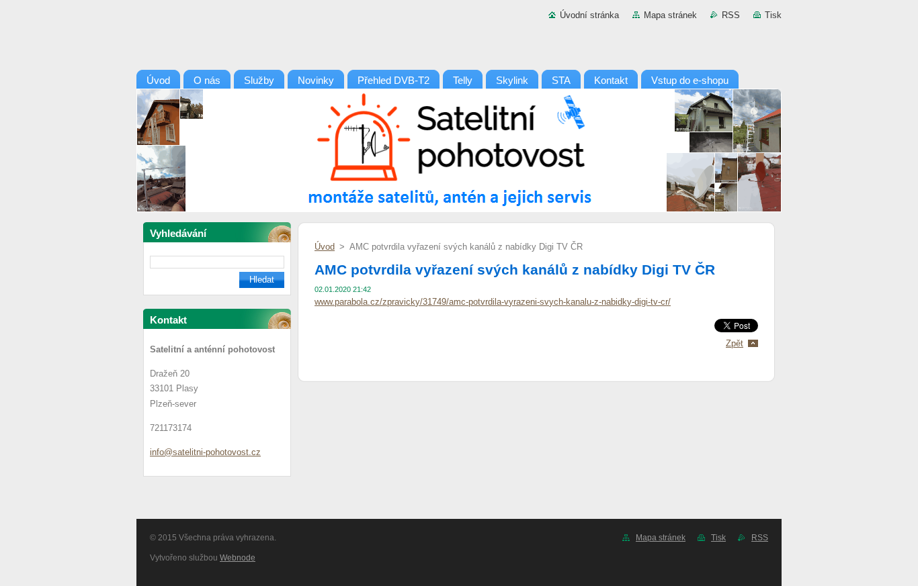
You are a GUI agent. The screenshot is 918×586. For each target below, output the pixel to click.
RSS (731, 15)
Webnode (237, 558)
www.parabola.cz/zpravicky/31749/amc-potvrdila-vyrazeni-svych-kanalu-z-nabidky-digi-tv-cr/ (493, 302)
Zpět (734, 343)
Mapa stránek (670, 15)
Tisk (773, 15)
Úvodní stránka (589, 15)
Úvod (325, 247)
